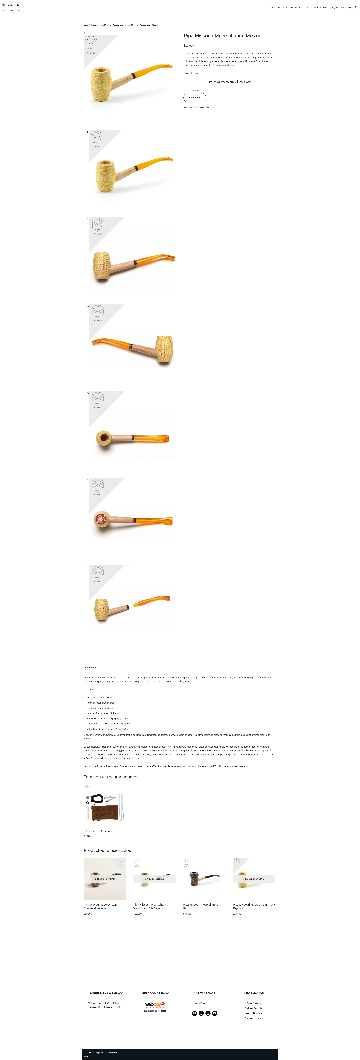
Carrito (307, 7)
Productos (295, 7)
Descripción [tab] (90, 667)
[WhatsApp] (208, 1013)
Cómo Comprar (254, 1003)
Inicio (271, 7)
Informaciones (320, 7)
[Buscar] (355, 7)
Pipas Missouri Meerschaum (111, 25)
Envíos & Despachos (254, 1008)
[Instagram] (201, 1013)
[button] (85, 33)
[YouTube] (214, 1013)
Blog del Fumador (339, 7)
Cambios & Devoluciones (253, 1013)
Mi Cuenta (282, 7)
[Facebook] (194, 1013)
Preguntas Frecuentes (253, 1018)
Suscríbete (195, 97)
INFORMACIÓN (254, 993)
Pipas (93, 25)
